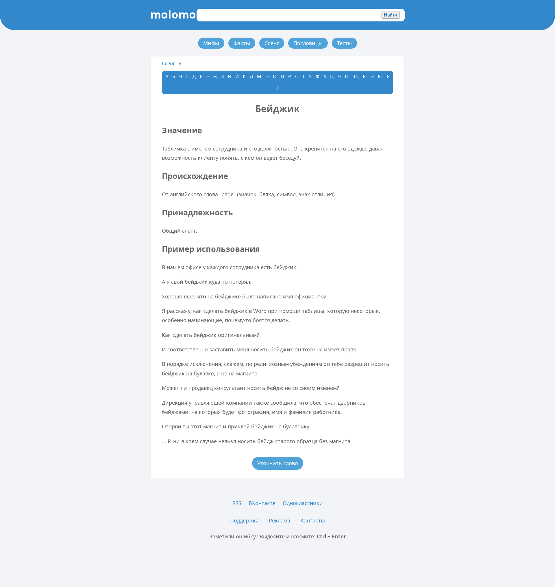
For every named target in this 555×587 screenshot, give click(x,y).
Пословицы (308, 43)
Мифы (211, 43)
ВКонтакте (262, 503)
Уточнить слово (277, 463)
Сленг (271, 43)
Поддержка (244, 520)
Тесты (344, 43)
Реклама (279, 520)
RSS (236, 503)
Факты (242, 43)
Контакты (312, 520)
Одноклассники (303, 503)
